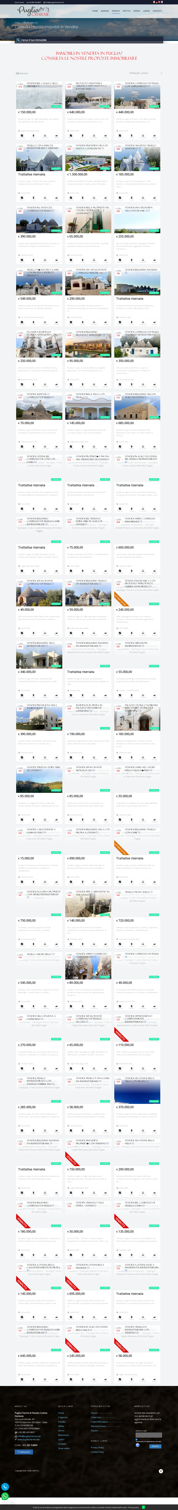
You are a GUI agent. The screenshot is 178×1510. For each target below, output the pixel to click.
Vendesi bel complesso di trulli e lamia (140, 1205)
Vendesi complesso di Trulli (142, 954)
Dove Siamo (19, 2)
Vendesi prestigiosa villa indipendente (42, 707)
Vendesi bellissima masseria (141, 270)
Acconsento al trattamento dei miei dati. (148, 1441)
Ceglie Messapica (106, 1421)
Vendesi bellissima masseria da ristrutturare (92, 645)
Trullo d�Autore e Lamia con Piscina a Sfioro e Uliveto (43, 273)
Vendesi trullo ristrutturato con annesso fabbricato (39, 1081)
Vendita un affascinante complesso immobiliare (91, 272)
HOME (95, 11)
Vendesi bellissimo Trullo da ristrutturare (91, 583)
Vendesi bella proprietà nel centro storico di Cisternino (92, 211)
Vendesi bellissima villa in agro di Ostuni (140, 396)
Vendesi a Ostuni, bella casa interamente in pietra (43, 1266)
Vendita (62, 1421)
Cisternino (103, 1417)
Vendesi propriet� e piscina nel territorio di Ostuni (92, 458)
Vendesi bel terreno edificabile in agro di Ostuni (89, 522)
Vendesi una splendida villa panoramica (139, 209)
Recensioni (63, 1435)
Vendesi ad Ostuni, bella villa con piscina (139, 1080)
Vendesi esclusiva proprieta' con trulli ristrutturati (44, 893)
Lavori (61, 1439)
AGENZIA (105, 11)
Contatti (62, 1443)
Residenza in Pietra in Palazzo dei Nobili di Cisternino (89, 708)
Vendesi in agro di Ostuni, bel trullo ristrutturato (141, 458)
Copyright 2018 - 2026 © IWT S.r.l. (27, 1471)
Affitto (61, 1426)
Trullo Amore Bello (40, 954)
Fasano (102, 1430)
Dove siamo (64, 1448)
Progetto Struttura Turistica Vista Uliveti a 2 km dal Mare (91, 86)
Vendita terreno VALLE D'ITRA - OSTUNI (90, 1205)
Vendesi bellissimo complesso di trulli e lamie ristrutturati (43, 1330)
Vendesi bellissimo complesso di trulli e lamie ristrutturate (43, 522)
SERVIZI (137, 11)
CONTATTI (157, 11)
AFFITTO (126, 11)
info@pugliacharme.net (54, 2)
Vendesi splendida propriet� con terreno (91, 1142)
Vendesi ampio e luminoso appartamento (91, 956)
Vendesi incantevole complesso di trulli (39, 209)
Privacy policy (133, 1507)
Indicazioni (24, 1452)
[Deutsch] (156, 2)
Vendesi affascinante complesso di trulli (40, 583)
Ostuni (101, 1412)
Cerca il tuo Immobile (34, 40)
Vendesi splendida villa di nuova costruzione (92, 147)
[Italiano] (154, 2)
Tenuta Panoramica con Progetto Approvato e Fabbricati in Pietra (140, 584)
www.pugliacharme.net (28, 1439)
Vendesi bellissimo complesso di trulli (39, 1205)
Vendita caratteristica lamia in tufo (41, 831)
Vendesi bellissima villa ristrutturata (41, 645)
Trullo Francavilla (137, 892)
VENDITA (116, 11)
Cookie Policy (97, 1452)
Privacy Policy (97, 1447)
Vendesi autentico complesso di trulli (39, 396)
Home (17, 22)
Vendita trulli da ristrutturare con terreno (137, 1330)
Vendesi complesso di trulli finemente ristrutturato (142, 334)
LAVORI (146, 11)
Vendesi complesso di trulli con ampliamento (142, 85)
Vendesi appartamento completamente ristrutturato (138, 1019)
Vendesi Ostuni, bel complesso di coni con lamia (41, 459)
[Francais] (162, 2)
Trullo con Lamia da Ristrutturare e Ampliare (43, 147)
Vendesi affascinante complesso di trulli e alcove (89, 1019)
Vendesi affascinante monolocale (89, 769)
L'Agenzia (63, 1417)
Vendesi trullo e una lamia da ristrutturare (93, 1080)
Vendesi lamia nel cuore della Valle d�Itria (140, 769)
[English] (159, 2)
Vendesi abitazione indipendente (136, 645)
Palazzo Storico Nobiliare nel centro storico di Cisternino (141, 708)
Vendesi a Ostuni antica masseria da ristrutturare (142, 1266)
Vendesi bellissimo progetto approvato (89, 334)
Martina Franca (105, 1426)
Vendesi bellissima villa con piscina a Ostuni (93, 831)
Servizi (61, 1430)
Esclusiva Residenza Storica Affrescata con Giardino (42, 335)
